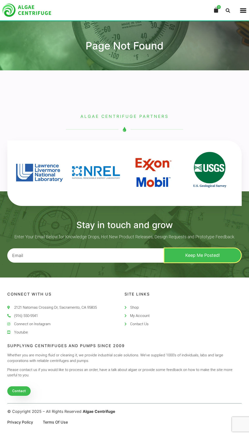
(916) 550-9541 (26, 316)
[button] (243, 10)
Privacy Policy (20, 422)
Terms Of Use (55, 422)
